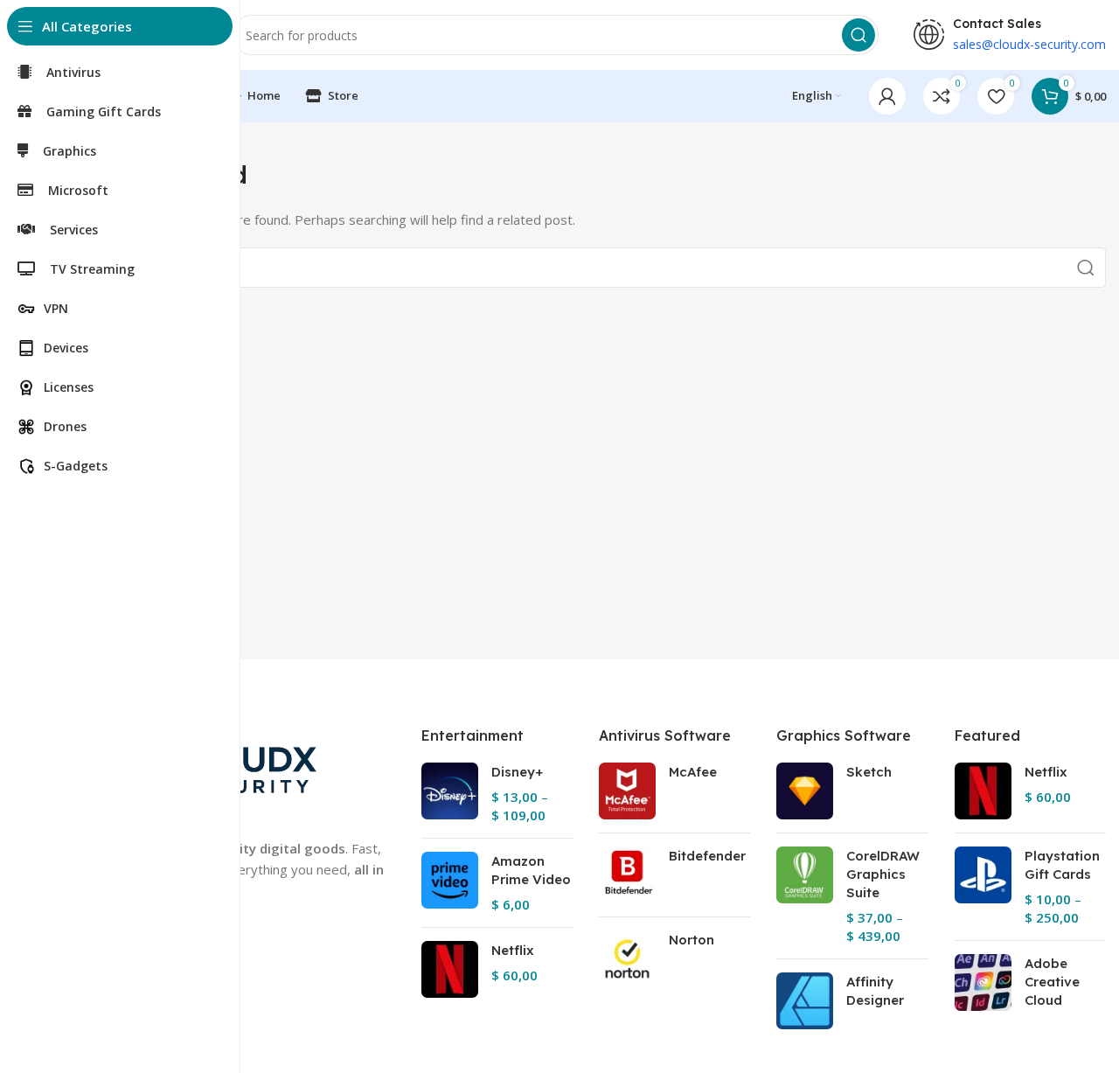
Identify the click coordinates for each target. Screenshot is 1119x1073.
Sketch (869, 771)
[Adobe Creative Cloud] (983, 985)
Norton (691, 939)
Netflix (512, 950)
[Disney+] (449, 794)
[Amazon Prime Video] (449, 883)
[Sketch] (804, 791)
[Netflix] (449, 969)
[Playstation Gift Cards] (983, 887)
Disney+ (517, 771)
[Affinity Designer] (804, 1000)
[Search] (858, 35)
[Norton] (627, 958)
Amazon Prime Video (531, 870)
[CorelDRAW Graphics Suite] (804, 896)
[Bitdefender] (627, 875)
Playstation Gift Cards (1062, 864)
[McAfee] (627, 791)
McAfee (693, 771)
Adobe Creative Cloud (1052, 981)
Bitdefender (707, 855)
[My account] (887, 96)
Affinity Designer (875, 990)
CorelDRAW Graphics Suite (883, 874)
